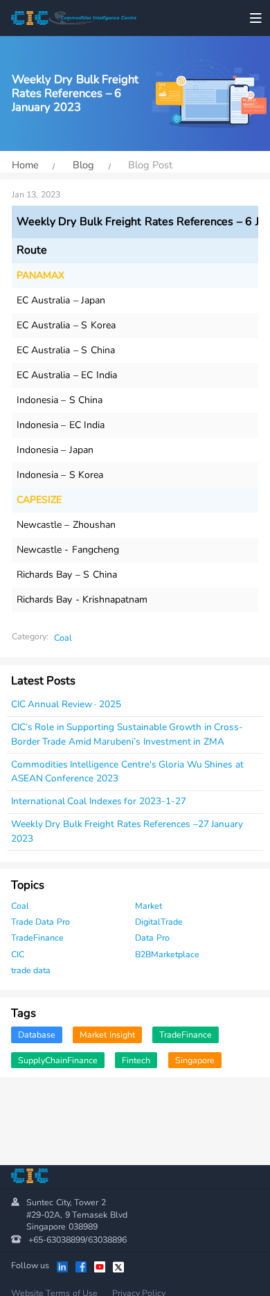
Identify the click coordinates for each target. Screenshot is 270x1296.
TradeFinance (185, 1034)
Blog (83, 165)
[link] (25, 164)
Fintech (136, 1060)
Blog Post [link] (148, 165)
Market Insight (107, 1034)
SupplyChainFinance (58, 1060)
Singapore (195, 1060)
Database (36, 1034)
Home (25, 165)
